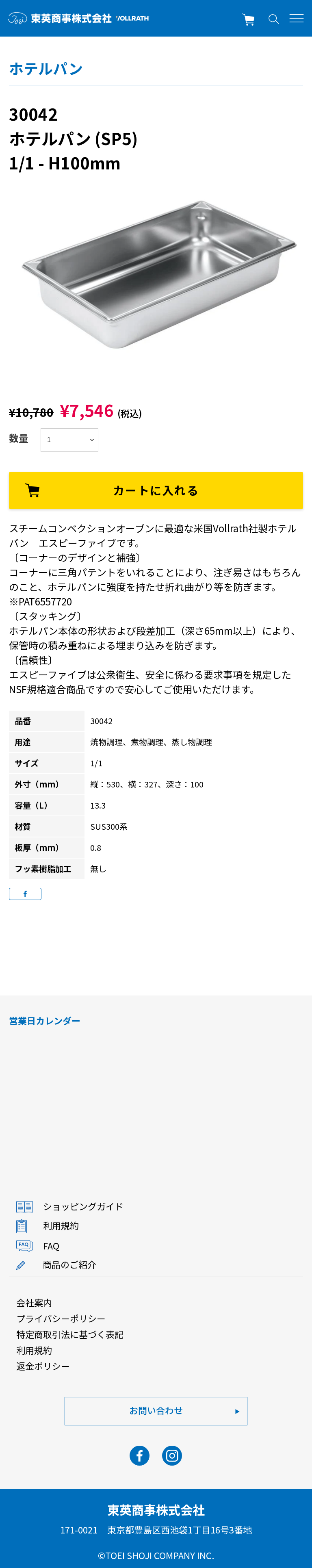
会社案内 (34, 1302)
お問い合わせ (156, 1409)
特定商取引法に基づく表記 (70, 1333)
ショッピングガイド (83, 1205)
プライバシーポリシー (61, 1318)
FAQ (51, 1244)
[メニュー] (296, 18)
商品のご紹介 (69, 1264)
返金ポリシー (43, 1365)
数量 (18, 438)
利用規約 (61, 1225)
